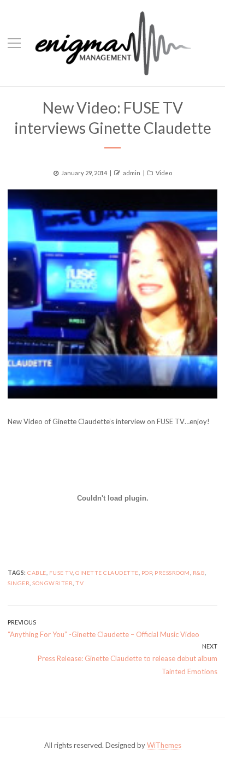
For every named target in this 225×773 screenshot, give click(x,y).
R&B (199, 572)
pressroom (172, 572)
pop (146, 572)
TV (79, 583)
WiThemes (164, 745)
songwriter (52, 583)
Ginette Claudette (107, 572)
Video (164, 172)
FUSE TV (61, 572)
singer (18, 583)
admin (131, 172)
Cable (36, 572)
